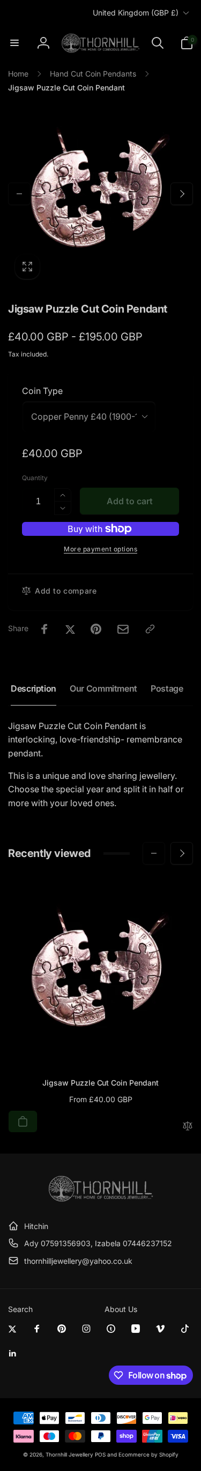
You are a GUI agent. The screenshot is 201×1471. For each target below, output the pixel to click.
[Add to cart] (23, 1121)
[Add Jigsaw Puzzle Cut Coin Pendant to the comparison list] (187, 1126)
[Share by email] (123, 629)
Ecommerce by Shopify (148, 1454)
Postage (167, 688)
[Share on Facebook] (44, 629)
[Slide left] (19, 194)
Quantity (35, 477)
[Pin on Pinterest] (96, 629)
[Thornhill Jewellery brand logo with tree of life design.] (100, 1199)
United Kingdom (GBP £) (135, 12)
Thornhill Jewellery (69, 1454)
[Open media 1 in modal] (100, 193)
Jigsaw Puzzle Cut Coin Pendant (100, 1082)
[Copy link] (150, 629)
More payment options (100, 549)
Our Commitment (103, 688)
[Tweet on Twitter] (70, 629)
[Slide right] (181, 194)
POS (100, 1454)
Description (33, 688)
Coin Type (42, 390)
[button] (14, 43)
